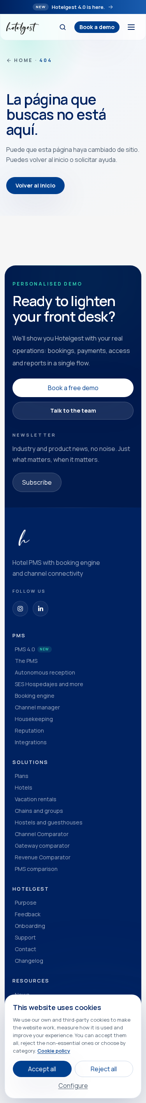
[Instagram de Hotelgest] (20, 608)
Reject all (104, 1069)
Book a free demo (73, 388)
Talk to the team (73, 410)
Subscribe (37, 482)
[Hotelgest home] (22, 27)
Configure (73, 1085)
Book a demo (96, 27)
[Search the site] (62, 27)
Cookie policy (53, 1050)
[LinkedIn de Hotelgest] (40, 608)
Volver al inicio (35, 185)
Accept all (42, 1069)
